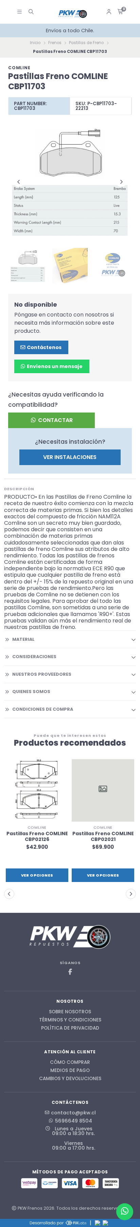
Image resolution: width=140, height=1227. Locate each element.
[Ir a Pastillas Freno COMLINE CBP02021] (103, 790)
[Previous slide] (19, 182)
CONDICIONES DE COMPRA (42, 709)
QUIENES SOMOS (31, 691)
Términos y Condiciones (70, 1020)
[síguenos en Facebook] (70, 972)
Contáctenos (44, 347)
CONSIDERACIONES (34, 656)
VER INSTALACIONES (70, 457)
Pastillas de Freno (86, 42)
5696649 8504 (73, 1120)
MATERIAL (23, 639)
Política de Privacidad (70, 1028)
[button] (9, 894)
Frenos (55, 42)
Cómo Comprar (70, 1062)
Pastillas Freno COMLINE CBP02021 (103, 836)
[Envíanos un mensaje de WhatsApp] (124, 1211)
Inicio (35, 42)
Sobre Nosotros (70, 1012)
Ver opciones (37, 875)
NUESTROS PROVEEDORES (41, 674)
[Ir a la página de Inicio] (72, 14)
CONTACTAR (55, 420)
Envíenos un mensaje (54, 366)
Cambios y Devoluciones (70, 1078)
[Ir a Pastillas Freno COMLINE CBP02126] (37, 790)
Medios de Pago (70, 1070)
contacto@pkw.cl (73, 1112)
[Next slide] (121, 182)
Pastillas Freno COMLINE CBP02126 (37, 836)
